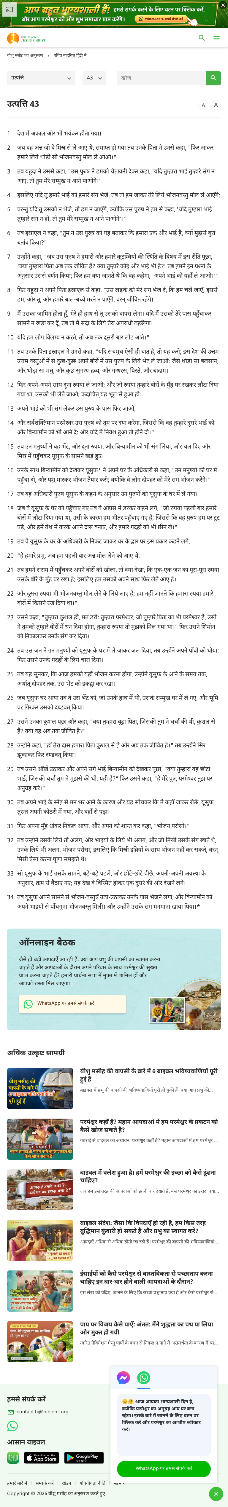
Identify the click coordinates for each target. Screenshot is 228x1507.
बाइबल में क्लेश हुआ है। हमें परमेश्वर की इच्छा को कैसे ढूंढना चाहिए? (148, 1177)
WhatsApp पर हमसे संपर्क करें (164, 1469)
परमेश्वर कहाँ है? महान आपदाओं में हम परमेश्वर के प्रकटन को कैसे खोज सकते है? (149, 1126)
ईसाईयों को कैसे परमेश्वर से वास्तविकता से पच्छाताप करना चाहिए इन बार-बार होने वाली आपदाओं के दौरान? (146, 1278)
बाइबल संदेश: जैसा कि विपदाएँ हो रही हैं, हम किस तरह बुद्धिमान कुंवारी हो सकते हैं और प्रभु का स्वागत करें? (143, 1227)
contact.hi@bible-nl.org (43, 1412)
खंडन (66, 1484)
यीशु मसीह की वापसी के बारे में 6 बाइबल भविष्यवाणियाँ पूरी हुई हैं (149, 1076)
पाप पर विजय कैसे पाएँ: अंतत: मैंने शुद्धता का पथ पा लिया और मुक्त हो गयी (146, 1329)
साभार (119, 1484)
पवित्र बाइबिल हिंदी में (70, 56)
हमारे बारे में (17, 1484)
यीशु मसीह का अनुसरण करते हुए (76, 1494)
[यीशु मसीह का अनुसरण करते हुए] (35, 38)
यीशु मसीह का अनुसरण (25, 56)
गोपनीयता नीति (92, 1484)
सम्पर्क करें (45, 1484)
